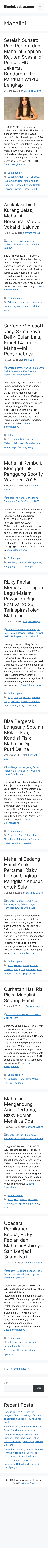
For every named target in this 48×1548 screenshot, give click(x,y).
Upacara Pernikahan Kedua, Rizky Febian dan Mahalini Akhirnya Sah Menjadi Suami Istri (23, 1240)
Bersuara (24, 302)
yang (30, 447)
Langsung (24, 839)
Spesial (18, 189)
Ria (5, 1083)
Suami (32, 1350)
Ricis (11, 1083)
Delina (27, 835)
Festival (36, 697)
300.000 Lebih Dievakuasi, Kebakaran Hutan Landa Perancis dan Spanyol (22, 1464)
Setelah (37, 185)
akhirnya (12, 1342)
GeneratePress (28, 1483)
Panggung (9, 566)
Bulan (16, 439)
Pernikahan (10, 1350)
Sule (15, 973)
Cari (6, 1382)
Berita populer (15, 172)
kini (22, 439)
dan (21, 176)
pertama (30, 969)
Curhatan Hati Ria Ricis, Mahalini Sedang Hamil (23, 994)
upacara (8, 1354)
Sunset (26, 189)
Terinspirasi (31, 705)
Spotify (19, 566)
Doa (16, 1199)
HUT (27, 176)
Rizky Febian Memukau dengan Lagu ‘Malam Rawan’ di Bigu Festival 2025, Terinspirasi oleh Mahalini (23, 598)
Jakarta (35, 176)
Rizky (21, 705)
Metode (37, 306)
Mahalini (28, 181)
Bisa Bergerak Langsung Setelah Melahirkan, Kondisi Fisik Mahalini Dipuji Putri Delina (23, 735)
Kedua (7, 1346)
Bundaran (13, 176)
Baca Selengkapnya (14, 164)
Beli (9, 439)
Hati (28, 1079)
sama (7, 447)
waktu (35, 189)
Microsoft (19, 443)
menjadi (26, 1346)
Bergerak (12, 835)
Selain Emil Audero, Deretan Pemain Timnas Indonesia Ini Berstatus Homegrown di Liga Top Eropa (23, 1452)
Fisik (6, 839)
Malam (24, 701)
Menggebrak (34, 562)
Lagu (6, 701)
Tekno (11, 435)
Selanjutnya (21, 1368)
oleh (6, 705)
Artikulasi (13, 302)
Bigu (10, 697)
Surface (22, 447)
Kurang (7, 306)
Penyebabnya (33, 443)
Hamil (26, 965)
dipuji (35, 835)
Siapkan (8, 189)
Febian (26, 697)
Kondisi (14, 839)
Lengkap (18, 181)
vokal (7, 310)
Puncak (19, 185)
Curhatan (12, 1079)
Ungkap (23, 973)
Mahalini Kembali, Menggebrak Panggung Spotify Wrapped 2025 (23, 471)
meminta (8, 1203)
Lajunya (17, 306)
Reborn (28, 185)
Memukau (34, 701)
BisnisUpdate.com (19, 7)
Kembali (12, 562)
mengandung (22, 1203)
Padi (36, 181)
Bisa (21, 835)
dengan (18, 697)
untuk (32, 973)
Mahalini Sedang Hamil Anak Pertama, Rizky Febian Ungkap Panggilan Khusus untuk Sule (23, 873)
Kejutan (8, 181)
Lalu (27, 439)
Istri (34, 1342)
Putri (19, 843)
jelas (40, 302)
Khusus (34, 965)
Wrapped (29, 566)
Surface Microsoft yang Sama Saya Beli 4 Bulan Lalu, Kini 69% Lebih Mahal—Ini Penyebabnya (23, 340)
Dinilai (33, 302)
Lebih (34, 439)
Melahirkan (10, 843)
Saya (14, 447)
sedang (8, 973)
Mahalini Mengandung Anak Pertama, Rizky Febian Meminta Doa (20, 1110)
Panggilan (19, 969)
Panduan (9, 185)
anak (10, 965)
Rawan (13, 705)
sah (26, 1350)
